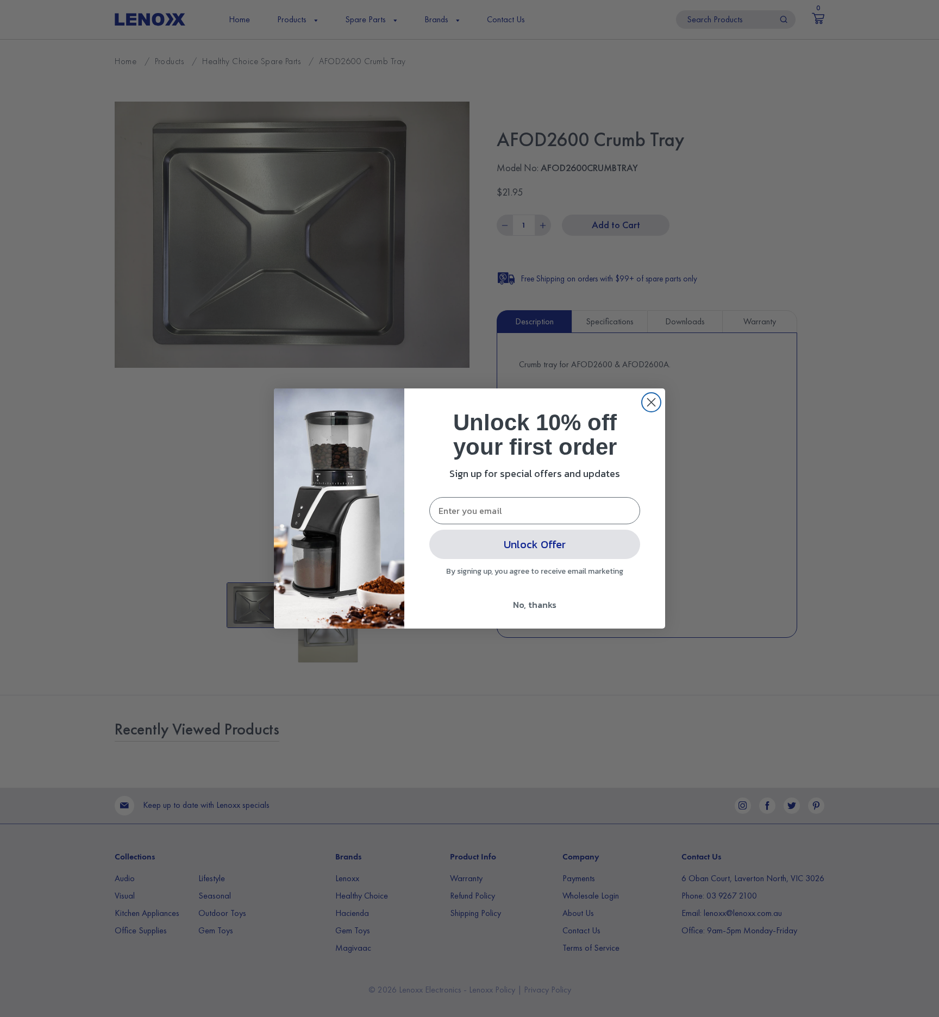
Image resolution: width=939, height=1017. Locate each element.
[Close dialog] (651, 402)
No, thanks (534, 604)
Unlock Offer (535, 544)
